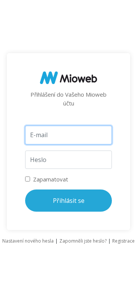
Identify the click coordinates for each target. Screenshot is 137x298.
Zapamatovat (50, 179)
